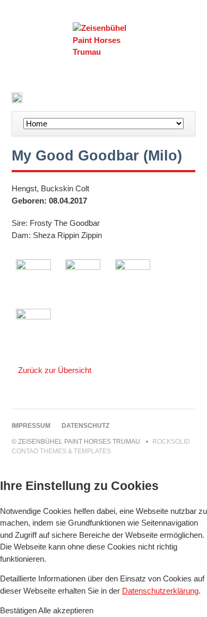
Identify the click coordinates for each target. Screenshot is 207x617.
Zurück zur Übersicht (54, 370)
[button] (19, 610)
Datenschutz (85, 425)
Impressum (31, 425)
